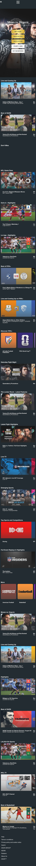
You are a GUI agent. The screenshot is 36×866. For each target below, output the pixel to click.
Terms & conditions (7, 839)
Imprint (3, 845)
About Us (4, 856)
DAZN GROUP (6, 848)
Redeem (4, 853)
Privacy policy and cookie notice (11, 842)
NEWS (3, 851)
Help (2, 837)
